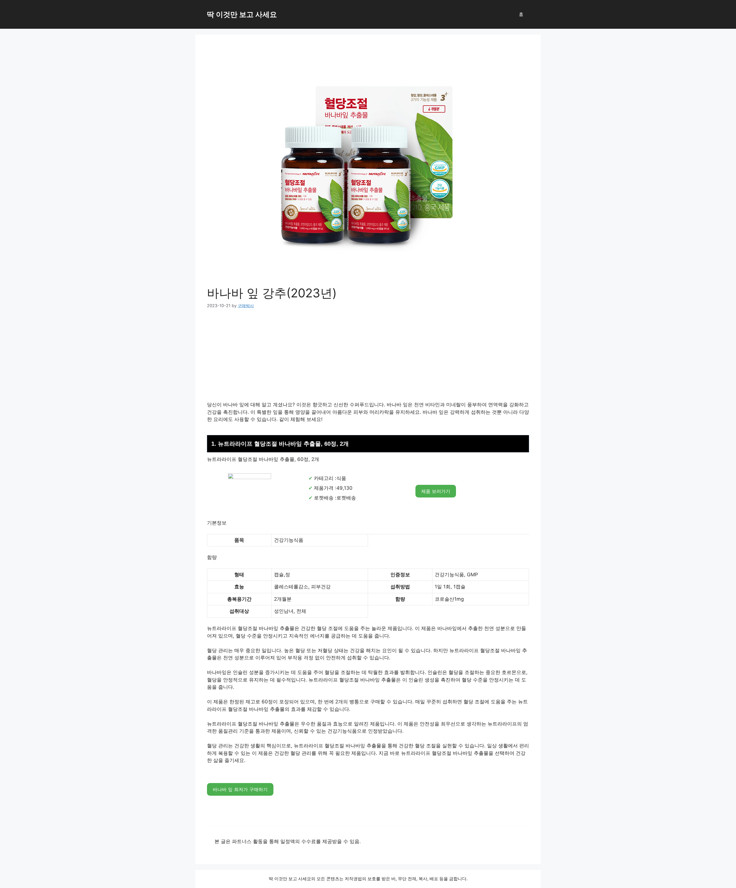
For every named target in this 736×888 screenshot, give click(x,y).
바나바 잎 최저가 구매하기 (240, 789)
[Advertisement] (368, 358)
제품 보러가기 (435, 491)
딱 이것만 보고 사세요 (242, 14)
